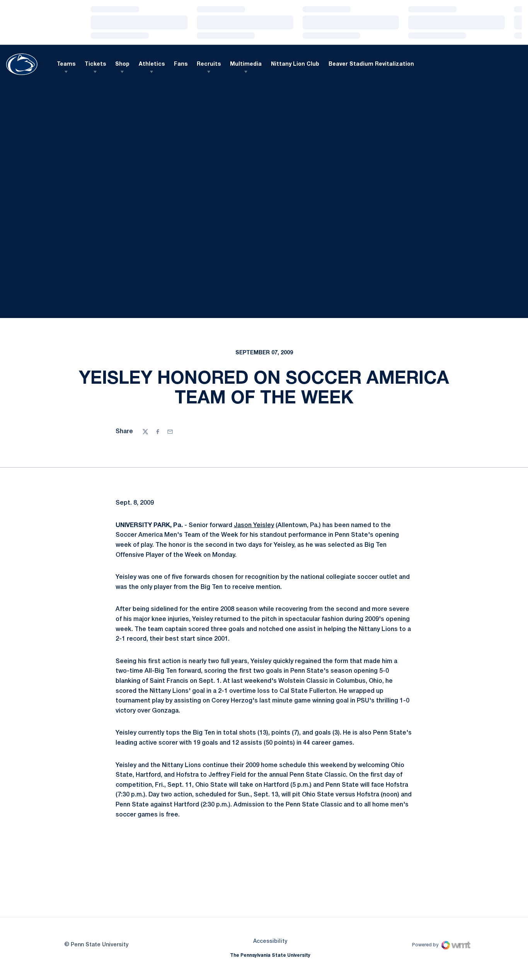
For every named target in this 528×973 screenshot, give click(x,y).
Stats (157, 95)
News (196, 95)
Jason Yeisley (254, 548)
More (270, 95)
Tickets (95, 64)
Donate (233, 97)
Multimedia (246, 64)
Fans (180, 64)
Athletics (152, 64)
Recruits (209, 64)
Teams (66, 64)
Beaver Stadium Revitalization (371, 64)
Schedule (77, 95)
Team (118, 95)
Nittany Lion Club (295, 64)
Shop (122, 64)
